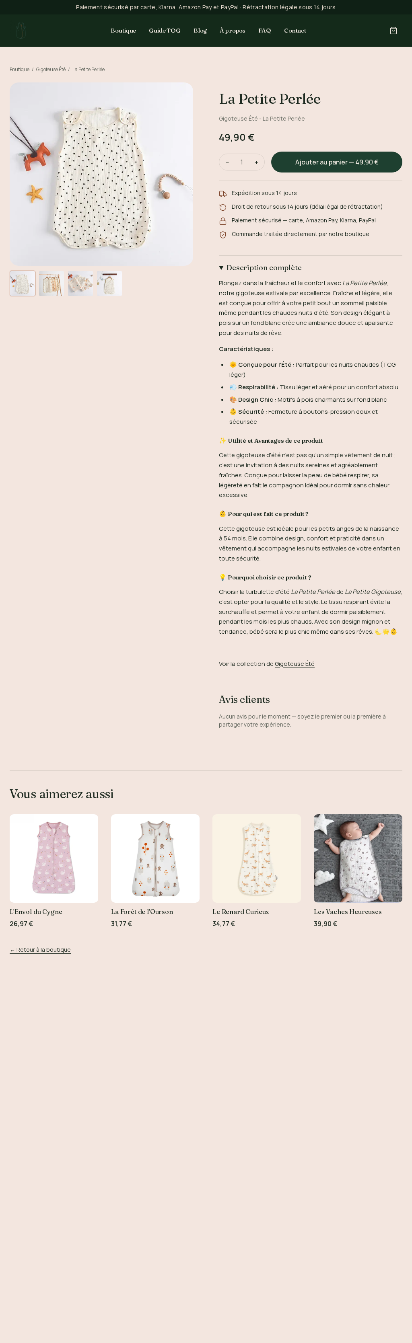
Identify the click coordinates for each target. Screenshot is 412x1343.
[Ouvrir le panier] (393, 30)
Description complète (264, 267)
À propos (232, 30)
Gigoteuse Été (51, 69)
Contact (295, 30)
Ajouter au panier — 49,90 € (337, 162)
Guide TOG (165, 30)
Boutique (123, 30)
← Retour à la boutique (40, 949)
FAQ (264, 30)
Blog (200, 30)
